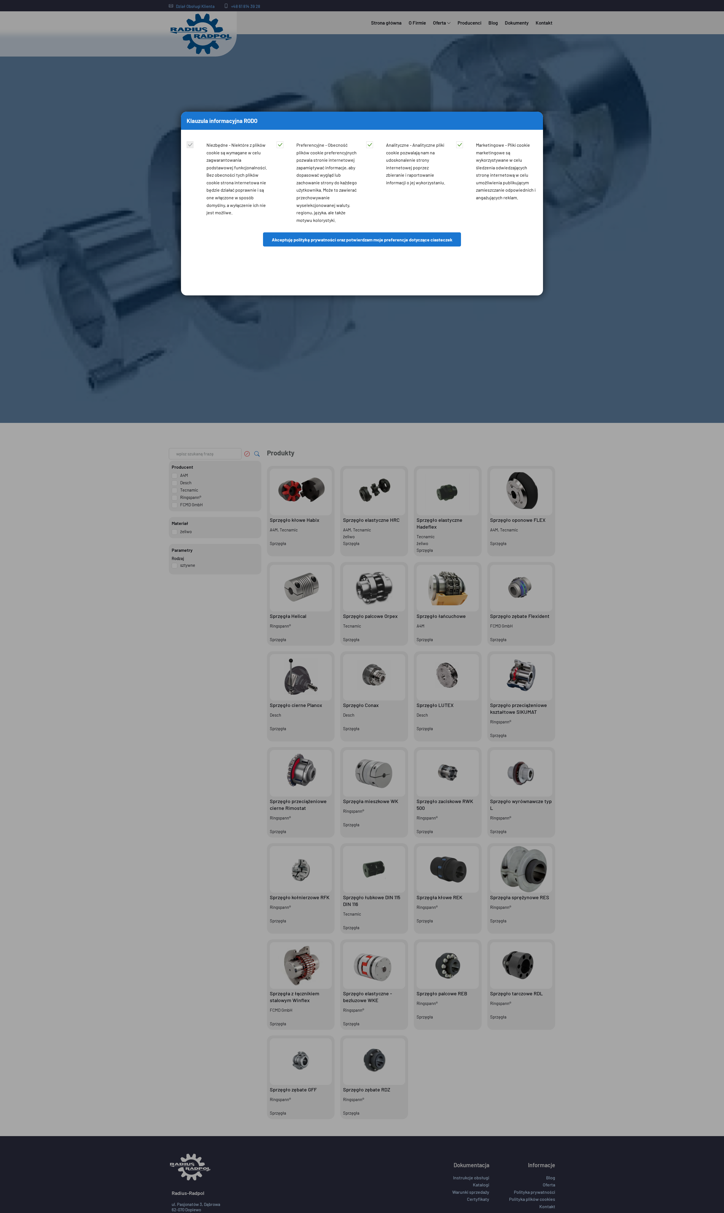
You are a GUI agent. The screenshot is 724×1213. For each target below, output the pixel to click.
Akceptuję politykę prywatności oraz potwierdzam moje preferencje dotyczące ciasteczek (362, 239)
